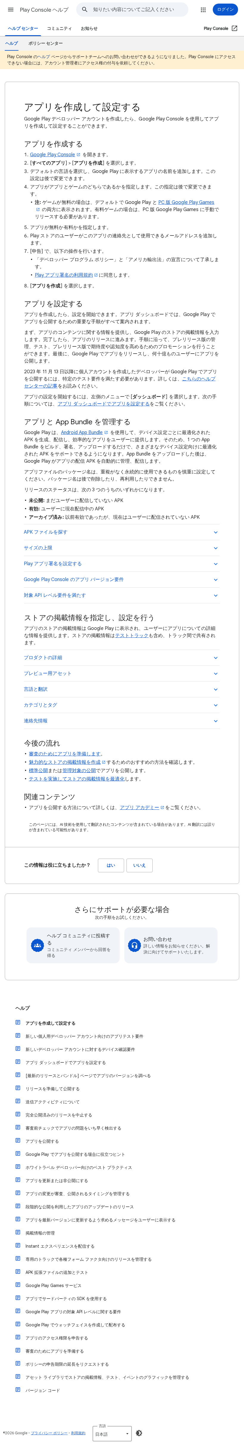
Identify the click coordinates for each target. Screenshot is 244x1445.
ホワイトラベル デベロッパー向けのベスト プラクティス (79, 1167)
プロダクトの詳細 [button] (43, 658)
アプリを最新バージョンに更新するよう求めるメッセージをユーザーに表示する (101, 1220)
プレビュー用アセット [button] (48, 673)
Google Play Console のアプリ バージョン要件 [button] (74, 580)
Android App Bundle (82, 433)
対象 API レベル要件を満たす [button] (55, 595)
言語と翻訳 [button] (36, 689)
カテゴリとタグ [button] (40, 705)
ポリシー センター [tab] (46, 43)
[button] (11, 9)
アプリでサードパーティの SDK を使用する (66, 1298)
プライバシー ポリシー (49, 1433)
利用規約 (78, 1433)
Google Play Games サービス (54, 1285)
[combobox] (140, 9)
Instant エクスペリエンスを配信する (60, 1246)
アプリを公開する (42, 1141)
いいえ (139, 865)
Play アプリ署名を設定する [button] (53, 564)
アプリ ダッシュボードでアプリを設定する (104, 404)
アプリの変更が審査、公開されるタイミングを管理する (78, 1193)
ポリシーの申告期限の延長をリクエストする (67, 1364)
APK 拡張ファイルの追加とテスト (57, 1272)
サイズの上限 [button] (38, 548)
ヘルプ (43, 56)
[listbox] (112, 1433)
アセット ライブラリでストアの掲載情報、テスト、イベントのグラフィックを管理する (107, 1377)
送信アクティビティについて (53, 1102)
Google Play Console (52, 155)
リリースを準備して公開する (53, 1088)
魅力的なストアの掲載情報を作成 (65, 762)
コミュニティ (59, 28)
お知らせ (89, 28)
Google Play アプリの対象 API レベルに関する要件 (73, 1311)
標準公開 (38, 771)
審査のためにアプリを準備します (65, 754)
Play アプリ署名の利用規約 (64, 275)
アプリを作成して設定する (51, 1023)
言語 (102, 1426)
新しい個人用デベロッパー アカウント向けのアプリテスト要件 (84, 1036)
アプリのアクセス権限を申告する (57, 1338)
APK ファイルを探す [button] (46, 532)
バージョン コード (43, 1390)
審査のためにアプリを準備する (55, 1351)
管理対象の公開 (79, 771)
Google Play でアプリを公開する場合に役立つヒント (75, 1154)
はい (111, 865)
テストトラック (132, 636)
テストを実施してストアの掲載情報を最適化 (77, 779)
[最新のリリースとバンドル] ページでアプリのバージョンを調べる (88, 1075)
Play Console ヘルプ (44, 10)
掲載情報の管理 (40, 1233)
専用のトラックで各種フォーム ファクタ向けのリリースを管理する (89, 1259)
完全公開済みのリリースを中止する (59, 1115)
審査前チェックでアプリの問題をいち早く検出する (73, 1128)
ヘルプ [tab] (11, 43)
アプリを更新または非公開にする (57, 1180)
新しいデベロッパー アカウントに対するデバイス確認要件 (80, 1049)
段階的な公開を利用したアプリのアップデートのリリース (80, 1206)
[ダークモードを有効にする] (139, 1433)
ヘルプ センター (23, 28)
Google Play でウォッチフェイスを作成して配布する (75, 1325)
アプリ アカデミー (139, 808)
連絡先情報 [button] (36, 721)
